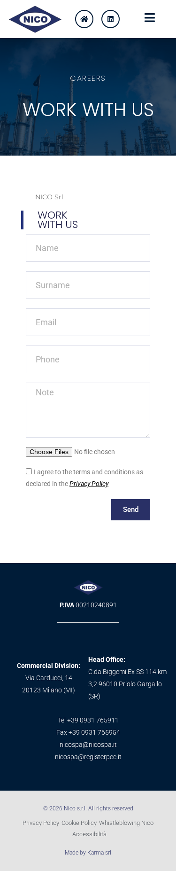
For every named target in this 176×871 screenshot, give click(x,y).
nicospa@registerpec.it (88, 757)
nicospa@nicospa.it (88, 744)
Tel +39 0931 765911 (88, 720)
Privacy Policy (88, 483)
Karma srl (99, 852)
